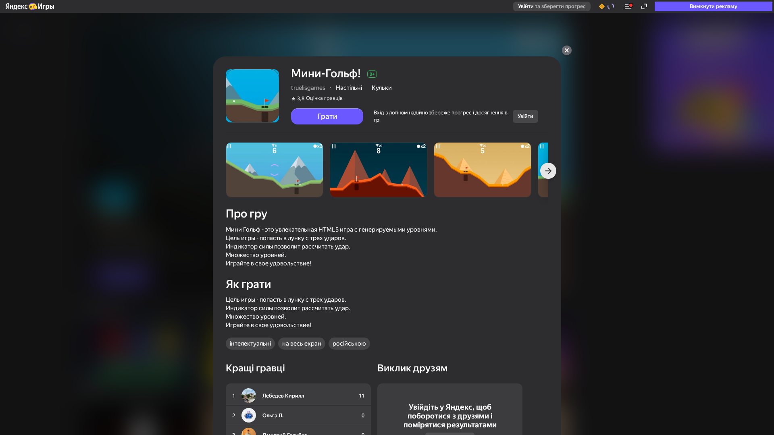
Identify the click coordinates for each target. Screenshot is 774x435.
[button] (29, 6)
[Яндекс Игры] (29, 6)
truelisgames (308, 87)
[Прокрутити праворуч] (548, 171)
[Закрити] (567, 50)
